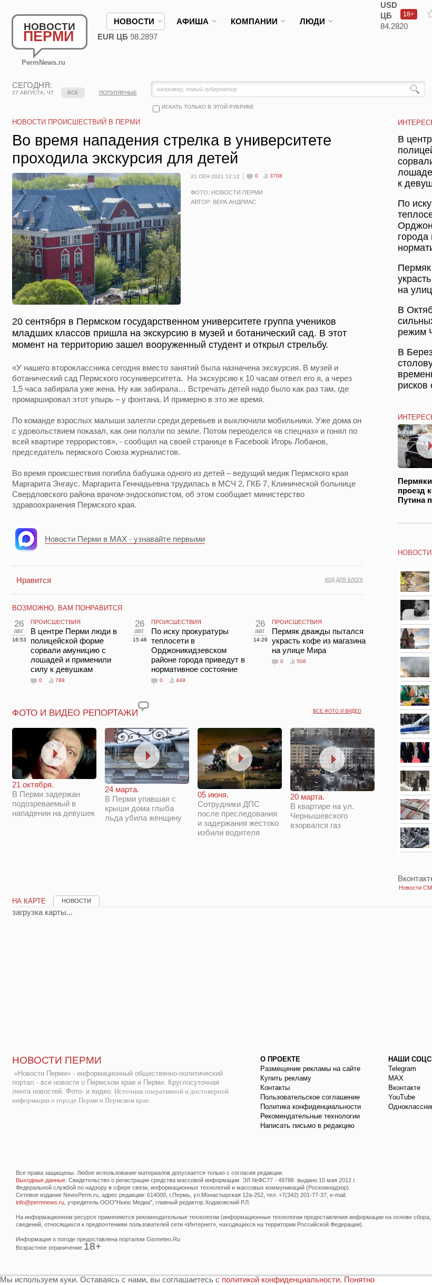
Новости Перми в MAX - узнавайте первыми (125, 538)
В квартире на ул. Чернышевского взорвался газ (322, 811)
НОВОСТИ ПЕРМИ (57, 1060)
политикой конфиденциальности (281, 1279)
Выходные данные (40, 1180)
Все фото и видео (337, 711)
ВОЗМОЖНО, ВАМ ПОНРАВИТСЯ (67, 608)
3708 (276, 176)
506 (301, 661)
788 (60, 680)
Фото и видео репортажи (75, 713)
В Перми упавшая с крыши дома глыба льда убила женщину (143, 803)
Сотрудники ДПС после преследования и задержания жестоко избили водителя (238, 813)
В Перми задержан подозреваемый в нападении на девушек (53, 798)
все (72, 92)
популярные (118, 92)
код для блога (344, 579)
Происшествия (56, 622)
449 (180, 680)
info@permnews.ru (40, 1202)
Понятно (359, 1279)
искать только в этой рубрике (208, 107)
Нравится (33, 580)
